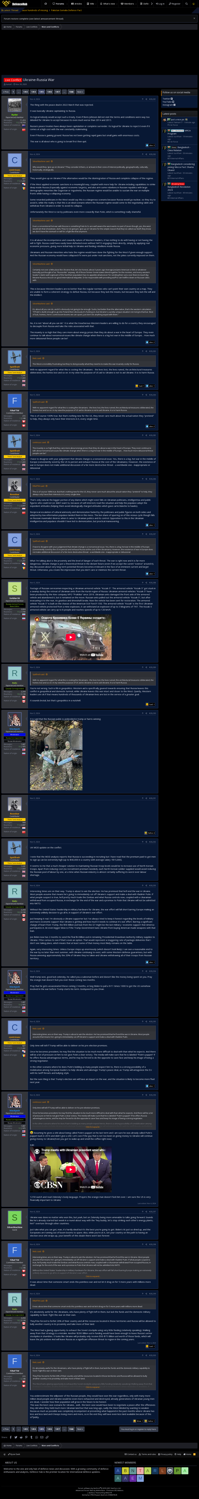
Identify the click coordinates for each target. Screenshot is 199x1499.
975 (23, 746)
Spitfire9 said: (39, 402)
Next (79, 91)
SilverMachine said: (41, 161)
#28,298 (152, 1244)
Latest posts (169, 113)
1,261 (23, 181)
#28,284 (152, 395)
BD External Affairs (176, 158)
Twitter (167, 98)
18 (18, 694)
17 (18, 181)
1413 (25, 91)
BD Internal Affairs (176, 198)
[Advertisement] (99, 53)
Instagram (168, 104)
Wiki (92, 3)
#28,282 (152, 154)
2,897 (23, 505)
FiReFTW (14, 410)
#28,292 (152, 842)
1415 (41, 91)
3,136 (23, 694)
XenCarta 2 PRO (88, 1495)
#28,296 (152, 1095)
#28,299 (152, 1293)
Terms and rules (149, 1454)
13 (17, 122)
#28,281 (152, 99)
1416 (49, 91)
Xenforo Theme (100, 1493)
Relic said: (37, 358)
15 (18, 612)
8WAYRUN (113, 1495)
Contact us (132, 1454)
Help (179, 1454)
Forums (60, 3)
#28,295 (152, 1021)
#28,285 (152, 435)
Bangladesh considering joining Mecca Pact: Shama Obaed (181, 166)
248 (23, 418)
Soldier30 (14, 598)
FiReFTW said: (39, 486)
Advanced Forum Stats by (99, 1490)
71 (18, 505)
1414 (33, 91)
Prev (7, 91)
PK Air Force (173, 125)
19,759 (22, 122)
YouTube (167, 101)
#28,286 (152, 479)
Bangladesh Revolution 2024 (179, 187)
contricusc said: (39, 442)
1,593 (23, 612)
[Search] (186, 3)
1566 (71, 91)
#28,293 (152, 885)
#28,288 (152, 582)
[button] (67, 3)
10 (20, 746)
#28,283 (152, 351)
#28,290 (152, 713)
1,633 (23, 378)
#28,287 (152, 534)
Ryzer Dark (15, 1454)
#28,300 (152, 1355)
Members (129, 3)
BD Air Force (173, 141)
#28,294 (152, 971)
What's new (109, 3)
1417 (58, 91)
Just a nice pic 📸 (179, 119)
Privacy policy (166, 1454)
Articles (78, 3)
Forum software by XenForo (99, 1488)
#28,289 (152, 667)
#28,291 (152, 798)
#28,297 (152, 1211)
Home (45, 3)
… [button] (19, 91)
